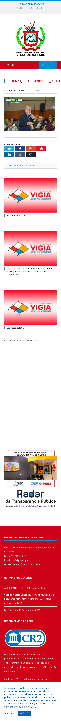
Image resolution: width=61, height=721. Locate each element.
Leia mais (40, 703)
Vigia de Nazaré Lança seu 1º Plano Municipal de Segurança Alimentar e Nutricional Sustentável (31, 7)
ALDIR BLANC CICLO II (19, 215)
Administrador (16, 90)
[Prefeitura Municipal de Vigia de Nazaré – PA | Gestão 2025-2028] (30, 38)
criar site (25, 654)
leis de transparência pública (35, 667)
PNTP (18, 678)
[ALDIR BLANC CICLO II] (30, 195)
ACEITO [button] (24, 713)
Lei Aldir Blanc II (16, 327)
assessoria (40, 658)
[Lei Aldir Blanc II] (30, 307)
